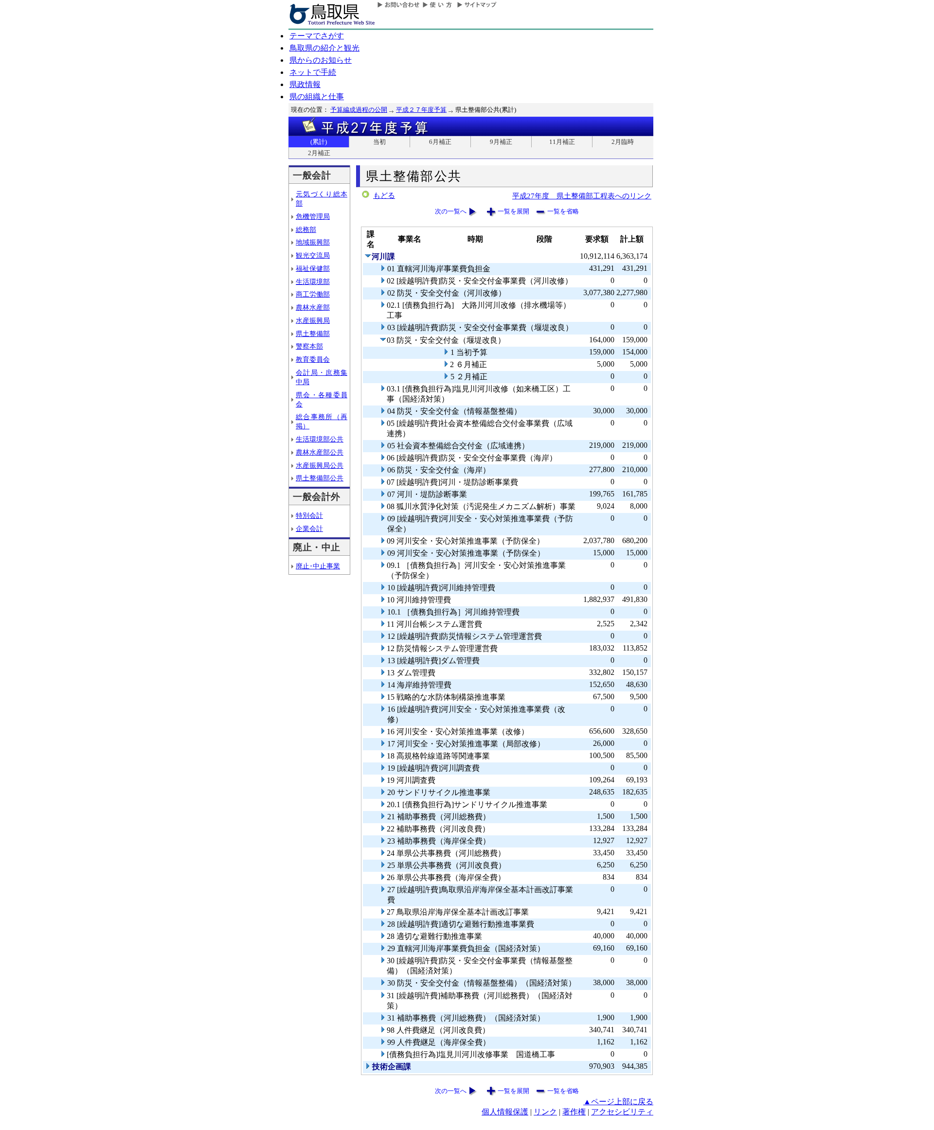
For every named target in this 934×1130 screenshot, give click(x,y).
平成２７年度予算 (421, 109)
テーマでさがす (316, 36)
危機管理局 (313, 216)
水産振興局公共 (319, 465)
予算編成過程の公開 (358, 109)
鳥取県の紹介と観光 (324, 48)
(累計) (318, 141)
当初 (379, 141)
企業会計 (309, 528)
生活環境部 (313, 281)
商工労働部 (313, 294)
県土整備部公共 (319, 478)
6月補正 (440, 141)
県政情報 (305, 84)
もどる (384, 195)
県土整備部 (313, 333)
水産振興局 (313, 320)
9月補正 (501, 141)
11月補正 (562, 141)
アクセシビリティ (622, 1112)
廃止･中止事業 (318, 566)
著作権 (574, 1112)
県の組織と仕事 (316, 96)
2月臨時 (622, 141)
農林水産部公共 (319, 452)
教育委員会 (313, 359)
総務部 (306, 229)
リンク (545, 1112)
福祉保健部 (313, 268)
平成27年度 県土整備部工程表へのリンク (581, 196)
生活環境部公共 (319, 439)
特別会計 (309, 515)
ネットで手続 (312, 72)
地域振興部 (313, 242)
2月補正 (319, 153)
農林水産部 (313, 307)
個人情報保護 (505, 1112)
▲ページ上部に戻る (618, 1101)
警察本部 (309, 346)
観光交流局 (313, 255)
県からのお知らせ (320, 60)
